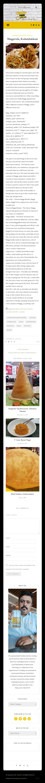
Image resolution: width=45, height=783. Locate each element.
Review (9, 330)
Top (37, 778)
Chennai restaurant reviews (16, 317)
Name (8, 538)
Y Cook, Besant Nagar (22, 440)
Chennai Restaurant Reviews (22, 35)
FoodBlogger (11, 322)
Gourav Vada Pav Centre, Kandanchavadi (22, 353)
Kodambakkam (31, 322)
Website (8, 555)
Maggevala (10, 326)
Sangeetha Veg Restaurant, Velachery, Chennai (22, 410)
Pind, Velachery (23, 349)
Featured (32, 317)
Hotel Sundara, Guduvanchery (22, 494)
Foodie (21, 322)
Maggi (19, 326)
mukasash (27, 326)
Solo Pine (19, 775)
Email (8, 547)
